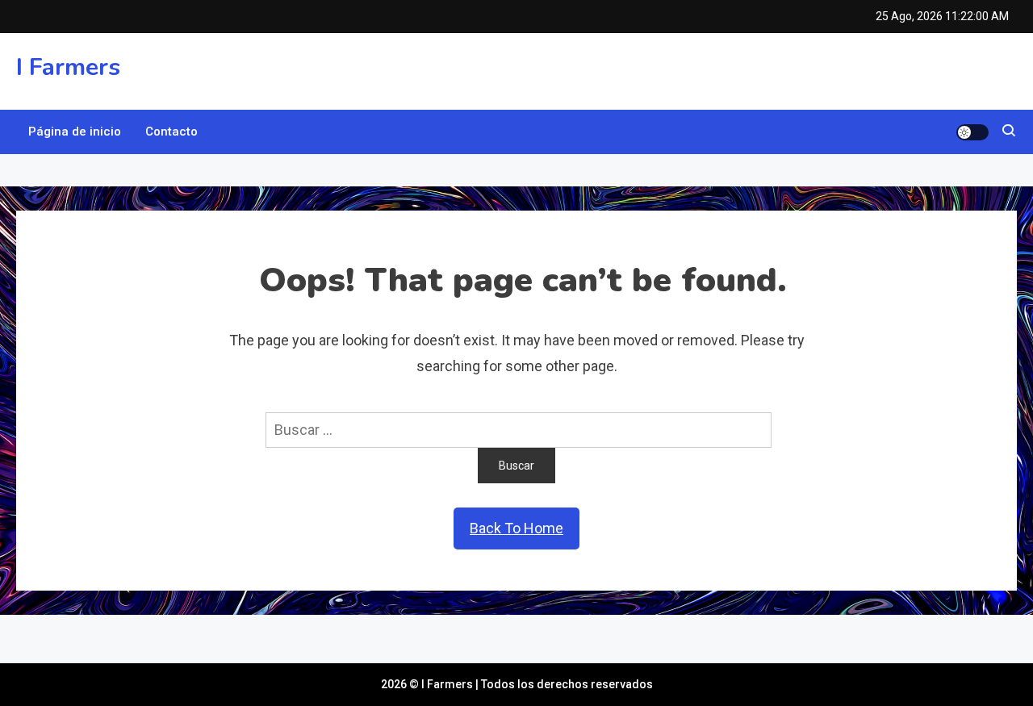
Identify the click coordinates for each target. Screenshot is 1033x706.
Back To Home (516, 528)
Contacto (171, 131)
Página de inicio (74, 131)
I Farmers (68, 67)
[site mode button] (972, 132)
